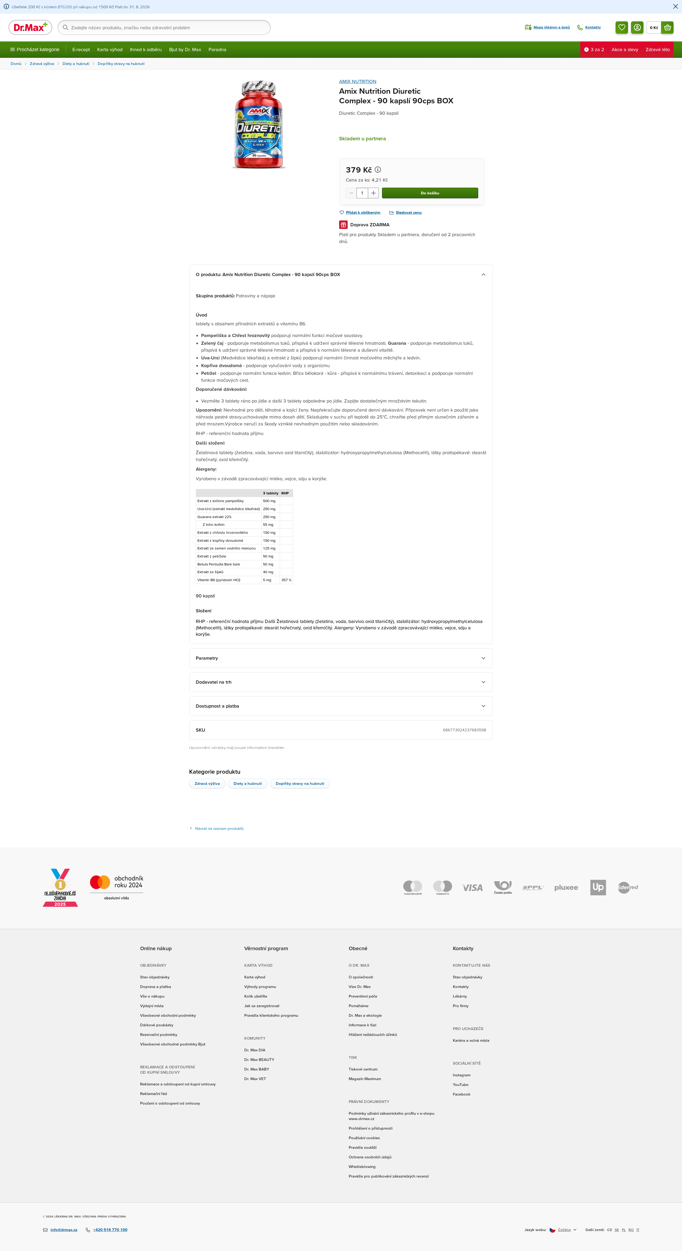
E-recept (81, 49)
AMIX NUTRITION (357, 81)
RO (631, 1230)
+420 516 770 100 (110, 1229)
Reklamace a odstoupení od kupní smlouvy (178, 1084)
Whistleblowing (362, 1166)
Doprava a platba (155, 986)
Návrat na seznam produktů (219, 828)
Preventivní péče (363, 996)
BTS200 (65, 7)
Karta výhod (110, 49)
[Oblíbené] (622, 27)
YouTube (460, 1084)
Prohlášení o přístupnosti (370, 1128)
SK (617, 1230)
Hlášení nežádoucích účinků (373, 1034)
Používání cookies (364, 1137)
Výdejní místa (152, 1005)
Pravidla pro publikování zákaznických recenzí (389, 1176)
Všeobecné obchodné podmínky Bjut (172, 1044)
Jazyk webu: (535, 1229)
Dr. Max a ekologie (365, 1015)
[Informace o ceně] (378, 169)
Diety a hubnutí (248, 783)
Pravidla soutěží (362, 1147)
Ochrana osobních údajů (370, 1157)
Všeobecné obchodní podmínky (168, 1015)
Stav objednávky (154, 977)
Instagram (461, 1075)
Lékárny (460, 996)
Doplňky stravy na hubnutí (300, 783)
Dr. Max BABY (256, 1069)
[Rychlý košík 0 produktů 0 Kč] (667, 27)
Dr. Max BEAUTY (259, 1059)
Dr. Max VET (255, 1078)
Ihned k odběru (146, 49)
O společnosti (361, 977)
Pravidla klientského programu (271, 1015)
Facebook (461, 1094)
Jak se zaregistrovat (261, 1005)
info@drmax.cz (64, 1229)
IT (637, 1230)
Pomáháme (358, 1005)
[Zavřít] (675, 6)
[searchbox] (164, 27)
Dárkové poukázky (156, 1025)
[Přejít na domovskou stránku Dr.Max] (30, 27)
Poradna (217, 49)
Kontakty (461, 986)
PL (624, 1230)
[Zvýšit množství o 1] (373, 193)
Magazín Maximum (365, 1078)
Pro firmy (460, 1005)
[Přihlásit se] (637, 27)
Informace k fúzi (362, 1025)
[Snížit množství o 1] (351, 193)
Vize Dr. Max (360, 986)
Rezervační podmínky (158, 1034)
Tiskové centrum (363, 1069)
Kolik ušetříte (255, 996)
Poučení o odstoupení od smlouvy (170, 1103)
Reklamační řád (153, 1093)
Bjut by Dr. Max (185, 49)
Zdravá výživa (207, 783)
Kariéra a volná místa (471, 1040)
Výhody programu (260, 986)
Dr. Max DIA (254, 1050)
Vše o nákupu (152, 996)
